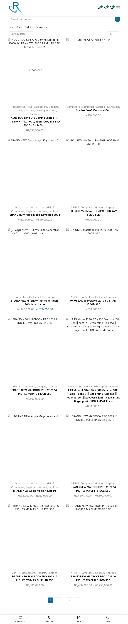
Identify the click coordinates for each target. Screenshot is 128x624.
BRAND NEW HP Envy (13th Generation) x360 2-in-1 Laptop (35, 302)
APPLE (50, 207)
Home (11, 27)
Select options (31, 172)
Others (114, 386)
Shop (19, 27)
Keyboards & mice (36, 211)
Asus (29, 106)
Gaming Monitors (46, 110)
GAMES (17, 110)
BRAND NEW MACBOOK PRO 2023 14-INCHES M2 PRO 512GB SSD (35, 392)
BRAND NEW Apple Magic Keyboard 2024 (35, 214)
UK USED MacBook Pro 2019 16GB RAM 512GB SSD (93, 213)
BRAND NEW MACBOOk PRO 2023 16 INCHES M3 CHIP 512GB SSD (93, 578)
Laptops (34, 114)
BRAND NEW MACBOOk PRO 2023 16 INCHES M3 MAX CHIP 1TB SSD (34, 578)
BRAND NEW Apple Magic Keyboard (35, 490)
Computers (40, 106)
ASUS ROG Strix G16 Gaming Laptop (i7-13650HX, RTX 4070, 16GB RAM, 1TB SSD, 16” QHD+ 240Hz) (34, 121)
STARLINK (113, 106)
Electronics (87, 106)
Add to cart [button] (90, 71)
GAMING (29, 110)
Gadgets (29, 27)
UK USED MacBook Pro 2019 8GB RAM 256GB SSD (93, 302)
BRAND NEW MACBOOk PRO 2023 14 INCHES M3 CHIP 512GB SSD (93, 489)
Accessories (18, 106)
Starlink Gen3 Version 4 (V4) (93, 110)
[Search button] (117, 19)
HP (42, 297)
